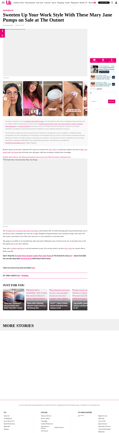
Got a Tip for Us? (9, 421)
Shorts (91, 3)
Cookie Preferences (47, 424)
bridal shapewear (10, 126)
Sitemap (6, 429)
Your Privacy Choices (45, 427)
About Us (7, 416)
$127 (70, 256)
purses (55, 124)
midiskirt (14, 248)
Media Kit (7, 426)
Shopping (60, 3)
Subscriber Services (104, 426)
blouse (22, 248)
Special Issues (102, 424)
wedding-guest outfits (46, 124)
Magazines (75, 3)
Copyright (44, 421)
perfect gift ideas (24, 126)
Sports (54, 3)
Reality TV (83, 3)
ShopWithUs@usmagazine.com (15, 143)
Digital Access (102, 416)
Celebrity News (18, 3)
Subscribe (104, 2)
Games (67, 3)
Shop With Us (8, 10)
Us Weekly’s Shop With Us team (34, 121)
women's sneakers (77, 124)
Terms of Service (46, 416)
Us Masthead (8, 418)
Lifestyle (47, 3)
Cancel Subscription (104, 429)
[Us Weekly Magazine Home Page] (8, 3)
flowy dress (68, 248)
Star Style (39, 3)
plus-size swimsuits (64, 124)
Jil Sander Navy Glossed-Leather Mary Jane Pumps (22, 231)
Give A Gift (101, 421)
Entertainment (30, 3)
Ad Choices (44, 431)
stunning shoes (26, 258)
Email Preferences (9, 424)
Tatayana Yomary (9, 25)
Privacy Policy (45, 418)
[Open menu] (3, 2)
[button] (112, 2)
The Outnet (14, 152)
